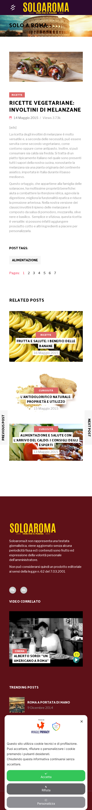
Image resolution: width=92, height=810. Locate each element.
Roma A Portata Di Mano (48, 702)
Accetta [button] (46, 777)
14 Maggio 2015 (26, 118)
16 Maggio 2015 (46, 353)
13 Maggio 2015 (46, 452)
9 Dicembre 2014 (40, 708)
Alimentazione (25, 260)
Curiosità (46, 391)
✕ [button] (81, 721)
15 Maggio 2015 (46, 408)
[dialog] (46, 762)
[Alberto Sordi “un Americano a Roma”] (46, 639)
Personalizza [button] (46, 803)
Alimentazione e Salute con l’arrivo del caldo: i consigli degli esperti (46, 440)
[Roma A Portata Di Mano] (17, 705)
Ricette (17, 95)
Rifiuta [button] (46, 790)
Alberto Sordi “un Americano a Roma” (31, 658)
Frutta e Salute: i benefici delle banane (46, 344)
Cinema (19, 651)
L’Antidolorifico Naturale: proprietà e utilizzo (46, 399)
